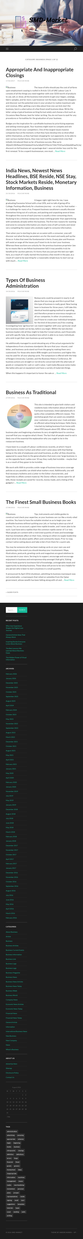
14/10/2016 (10, 291)
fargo (16, 1158)
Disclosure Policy (12, 1073)
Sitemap (9, 1068)
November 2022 (12, 723)
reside (22, 1196)
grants (9, 1166)
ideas (20, 1170)
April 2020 (10, 778)
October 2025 (11, 692)
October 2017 (11, 854)
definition (10, 1154)
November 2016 (12, 877)
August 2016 (10, 891)
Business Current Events (15, 950)
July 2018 (9, 818)
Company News (12, 1000)
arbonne (21, 1139)
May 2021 (9, 755)
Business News (11, 977)
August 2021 (10, 751)
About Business (12, 932)
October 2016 (11, 882)
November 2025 (12, 687)
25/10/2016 (10, 193)
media (9, 1185)
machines (21, 1177)
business (17, 1147)
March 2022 (10, 737)
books (9, 1147)
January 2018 (11, 841)
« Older (12, 592)
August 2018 (10, 814)
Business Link (11, 959)
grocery (16, 1166)
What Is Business (12, 1049)
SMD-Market (17, 1232)
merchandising (19, 1185)
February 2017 (11, 863)
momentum (11, 1189)
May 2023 (9, 719)
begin (9, 1143)
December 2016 (12, 873)
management (11, 1181)
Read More (60, 151)
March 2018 (10, 832)
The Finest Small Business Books (41, 502)
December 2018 (12, 809)
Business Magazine (13, 973)
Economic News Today (14, 1009)
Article (8, 936)
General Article (11, 1022)
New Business (11, 1036)
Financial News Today (14, 1018)
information (11, 1177)
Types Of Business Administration (25, 283)
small (16, 1200)
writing (9, 1216)
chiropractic (11, 1150)
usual (9, 1212)
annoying (20, 1135)
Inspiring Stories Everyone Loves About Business (15, 643)
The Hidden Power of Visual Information (16, 658)
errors (9, 1158)
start (22, 1200)
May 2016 (9, 904)
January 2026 (11, 678)
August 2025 (10, 701)
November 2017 (12, 850)
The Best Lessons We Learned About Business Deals (15, 650)
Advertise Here (11, 1064)
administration (12, 1131)
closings (21, 1150)
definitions (20, 1154)
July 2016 (9, 895)
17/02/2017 (10, 81)
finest (17, 1162)
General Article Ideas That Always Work (15, 636)
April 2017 (10, 859)
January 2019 (11, 805)
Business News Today (14, 986)
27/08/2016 (10, 507)
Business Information (14, 954)
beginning (17, 1143)
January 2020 (11, 787)
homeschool (11, 1170)
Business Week (11, 991)
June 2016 (10, 900)
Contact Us (10, 1077)
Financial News (11, 1013)
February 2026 (11, 674)
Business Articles (12, 945)
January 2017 (11, 868)
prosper (16, 1193)
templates (21, 1204)
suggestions (11, 1204)
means (21, 1181)
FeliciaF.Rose (23, 81)
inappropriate (11, 1173)
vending (16, 1212)
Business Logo (11, 964)
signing (9, 1200)
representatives (12, 1196)
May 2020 (9, 773)
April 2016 (10, 909)
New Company (11, 1040)
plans (9, 1193)
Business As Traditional (31, 392)
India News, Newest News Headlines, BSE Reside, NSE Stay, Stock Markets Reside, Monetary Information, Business (41, 179)
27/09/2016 (10, 398)
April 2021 (10, 760)
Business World (12, 995)
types (17, 1208)
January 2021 (11, 769)
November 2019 (12, 791)
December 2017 (12, 845)
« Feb (8, 1117)
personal (21, 1189)
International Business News (16, 1031)
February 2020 (11, 782)
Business (9, 941)
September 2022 (12, 728)
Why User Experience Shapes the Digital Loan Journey (14, 628)
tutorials (10, 1208)
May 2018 (9, 827)
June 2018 (10, 823)
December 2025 (12, 683)
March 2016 (10, 913)
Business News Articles (14, 982)
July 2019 (9, 796)
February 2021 (11, 764)
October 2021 (11, 746)
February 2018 (11, 836)
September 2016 (12, 886)
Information (10, 1027)
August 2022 (10, 732)
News (8, 1045)
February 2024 (11, 710)
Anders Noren (65, 1232)
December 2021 (12, 742)
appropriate (11, 1139)
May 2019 (9, 800)
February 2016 (11, 918)
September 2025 (12, 696)
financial (10, 1162)
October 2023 (11, 714)
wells (23, 1212)
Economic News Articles (15, 1004)
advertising (10, 1135)
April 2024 (10, 705)
